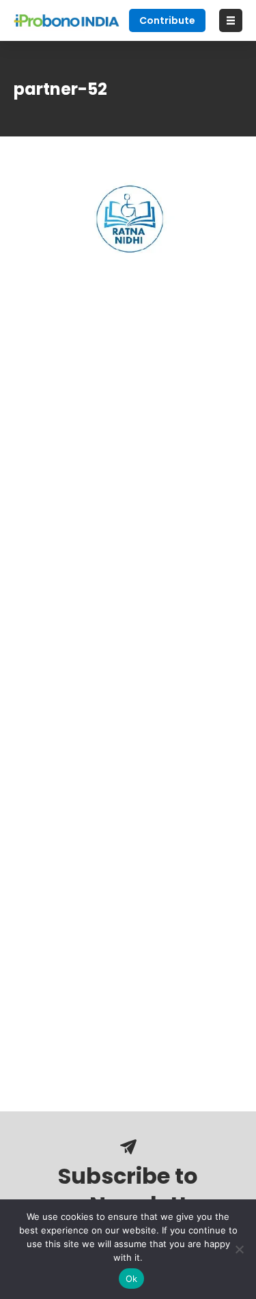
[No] (239, 1249)
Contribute (167, 20)
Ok (132, 1278)
